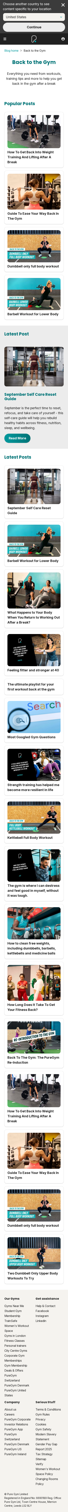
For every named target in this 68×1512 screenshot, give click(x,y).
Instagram (42, 1316)
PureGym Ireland (15, 1454)
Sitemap (41, 1459)
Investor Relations (16, 1424)
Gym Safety (43, 1429)
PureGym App (13, 1429)
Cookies (41, 1424)
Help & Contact (45, 1306)
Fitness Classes (14, 1341)
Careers (9, 1414)
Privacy (41, 1419)
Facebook (42, 1311)
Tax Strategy (44, 1454)
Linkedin (41, 1321)
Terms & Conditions (48, 1409)
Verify (39, 1464)
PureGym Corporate (17, 1419)
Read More (17, 438)
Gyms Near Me (14, 1306)
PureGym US (13, 1449)
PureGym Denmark (16, 1385)
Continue (34, 27)
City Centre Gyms (15, 1350)
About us (10, 1409)
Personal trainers (15, 1345)
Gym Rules (43, 1414)
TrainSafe (10, 1321)
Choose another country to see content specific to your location (27, 6)
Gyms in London (15, 1336)
